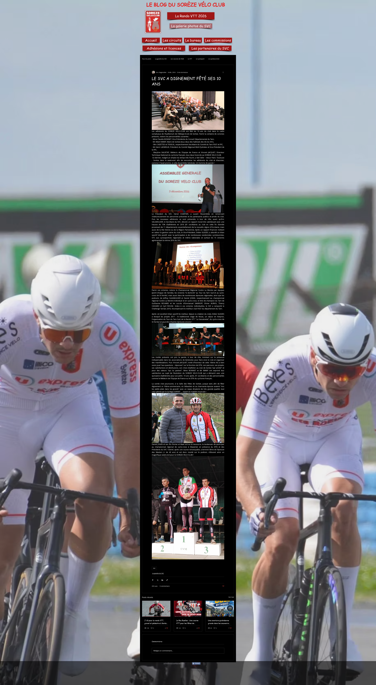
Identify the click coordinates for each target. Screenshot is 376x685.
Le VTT (190, 59)
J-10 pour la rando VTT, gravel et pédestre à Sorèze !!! (156, 622)
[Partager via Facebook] (153, 580)
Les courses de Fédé (177, 59)
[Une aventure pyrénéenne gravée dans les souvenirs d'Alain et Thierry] (220, 609)
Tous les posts (146, 59)
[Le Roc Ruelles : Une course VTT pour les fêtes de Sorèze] (188, 609)
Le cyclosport (200, 59)
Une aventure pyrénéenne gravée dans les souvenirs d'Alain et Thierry (218, 622)
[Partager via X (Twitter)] (157, 580)
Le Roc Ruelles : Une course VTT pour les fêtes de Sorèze (187, 622)
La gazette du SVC (161, 59)
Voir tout (231, 597)
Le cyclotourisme (213, 59)
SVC (154, 568)
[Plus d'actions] (223, 72)
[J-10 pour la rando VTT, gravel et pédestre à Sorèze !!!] (156, 609)
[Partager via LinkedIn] (162, 580)
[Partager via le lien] (167, 580)
